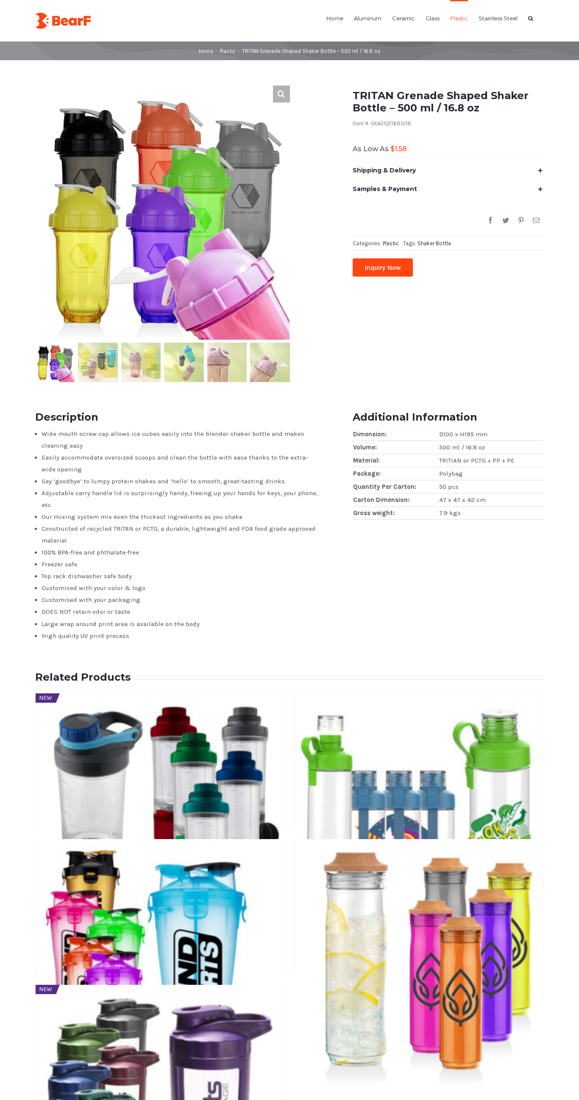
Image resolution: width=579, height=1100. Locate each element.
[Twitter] (505, 220)
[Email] (536, 220)
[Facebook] (490, 220)
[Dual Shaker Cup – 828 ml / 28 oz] (160, 886)
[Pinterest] (521, 220)
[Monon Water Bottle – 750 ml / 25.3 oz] (418, 740)
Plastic (391, 243)
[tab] (448, 170)
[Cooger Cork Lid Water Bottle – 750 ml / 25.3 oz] (418, 886)
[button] (530, 18)
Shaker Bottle (434, 243)
